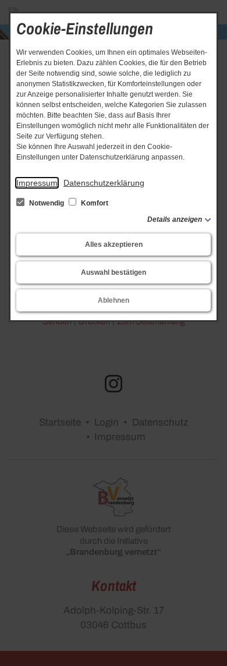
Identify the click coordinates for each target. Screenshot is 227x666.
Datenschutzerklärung (103, 182)
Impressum (37, 182)
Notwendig (46, 203)
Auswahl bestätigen (113, 272)
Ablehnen (113, 300)
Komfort (93, 203)
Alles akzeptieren (114, 244)
